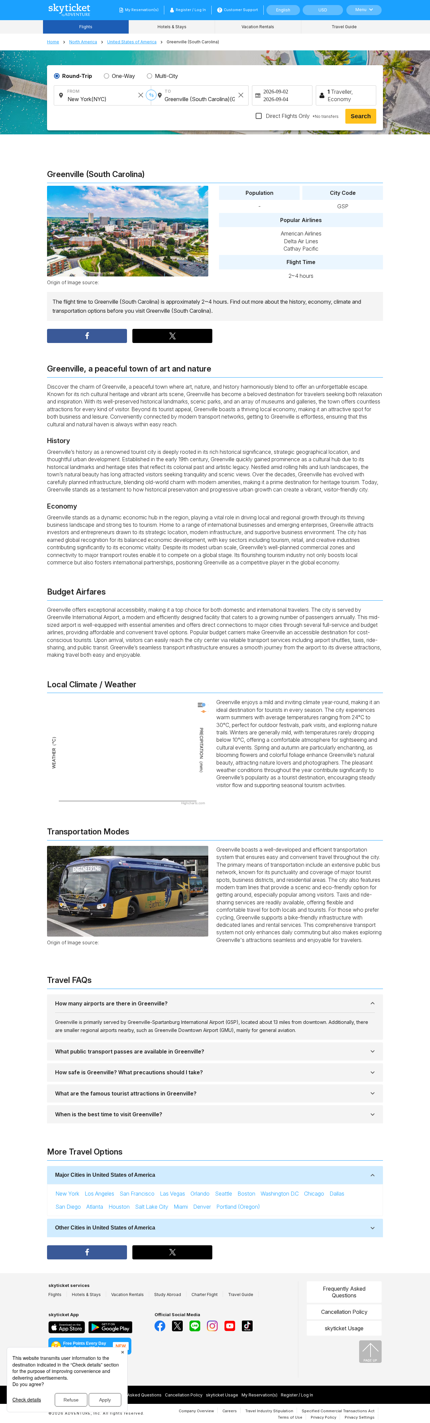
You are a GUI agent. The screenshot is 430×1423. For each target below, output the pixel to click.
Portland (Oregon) (238, 1206)
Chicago (314, 1193)
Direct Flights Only (301, 116)
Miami (181, 1206)
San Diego (68, 1206)
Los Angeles (99, 1193)
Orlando (200, 1193)
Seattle (223, 1193)
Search (361, 116)
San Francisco (137, 1193)
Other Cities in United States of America (105, 1228)
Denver (202, 1206)
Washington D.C (280, 1193)
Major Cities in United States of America (105, 1175)
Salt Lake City (151, 1206)
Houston (119, 1206)
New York (67, 1193)
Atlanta (94, 1206)
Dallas (337, 1193)
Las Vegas (172, 1193)
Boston (246, 1193)
